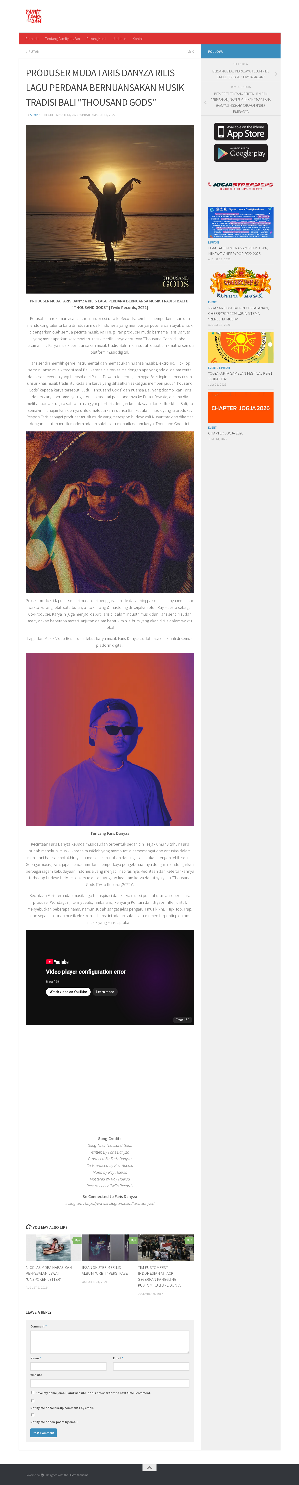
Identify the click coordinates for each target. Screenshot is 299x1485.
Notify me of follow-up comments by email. (62, 1408)
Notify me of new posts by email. (54, 1422)
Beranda (32, 38)
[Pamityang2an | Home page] (34, 16)
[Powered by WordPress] (42, 1475)
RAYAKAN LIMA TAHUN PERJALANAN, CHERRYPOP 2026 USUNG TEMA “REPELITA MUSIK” (238, 313)
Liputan (32, 51)
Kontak (138, 38)
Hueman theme (78, 1475)
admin (34, 115)
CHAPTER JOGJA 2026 (225, 433)
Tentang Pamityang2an (62, 38)
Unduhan (119, 38)
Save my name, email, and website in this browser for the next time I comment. (93, 1393)
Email (118, 1358)
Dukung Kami (96, 38)
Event (212, 302)
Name (35, 1358)
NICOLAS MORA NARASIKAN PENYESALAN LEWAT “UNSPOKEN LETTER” (49, 1273)
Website (36, 1375)
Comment (38, 1326)
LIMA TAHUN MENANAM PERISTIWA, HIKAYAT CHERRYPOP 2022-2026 (238, 250)
